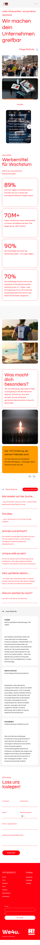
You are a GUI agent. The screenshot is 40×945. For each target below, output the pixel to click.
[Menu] (36, 4)
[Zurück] (29, 476)
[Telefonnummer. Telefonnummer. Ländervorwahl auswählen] (23, 816)
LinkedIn (28, 883)
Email (4, 812)
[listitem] (20, 500)
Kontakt (4, 889)
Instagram (29, 877)
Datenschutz (6, 893)
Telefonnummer (26, 812)
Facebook (29, 880)
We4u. (10, 937)
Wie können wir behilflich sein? (13, 835)
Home (4, 877)
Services (5, 883)
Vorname (6, 801)
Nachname (24, 801)
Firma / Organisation (10, 824)
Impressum (5, 896)
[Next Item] (29, 126)
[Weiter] (34, 476)
